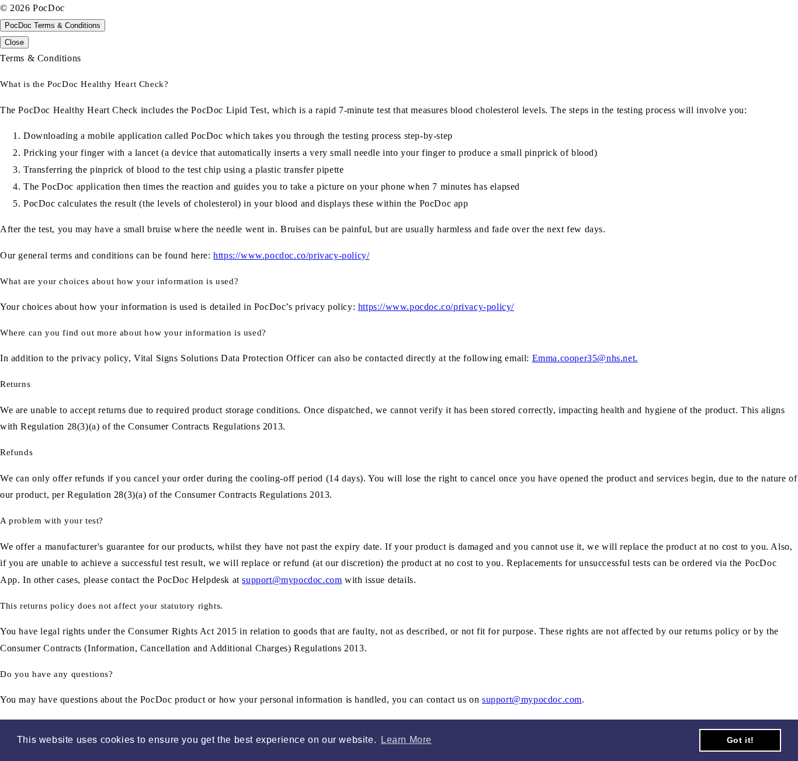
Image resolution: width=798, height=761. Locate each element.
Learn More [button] (406, 740)
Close (14, 42)
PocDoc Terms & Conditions (52, 25)
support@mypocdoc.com (292, 580)
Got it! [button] (740, 740)
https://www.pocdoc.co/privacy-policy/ (291, 255)
